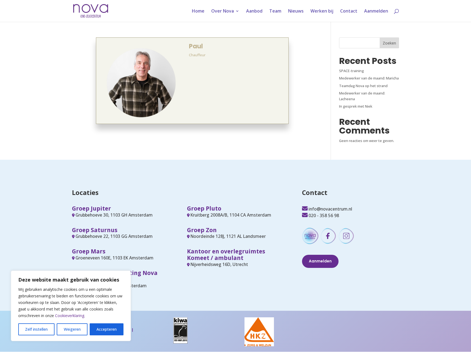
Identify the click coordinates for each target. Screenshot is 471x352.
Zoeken (389, 43)
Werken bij (321, 11)
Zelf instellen (36, 329)
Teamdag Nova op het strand (363, 85)
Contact (348, 11)
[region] (71, 306)
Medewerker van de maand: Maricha (369, 78)
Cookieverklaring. (70, 315)
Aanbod (254, 11)
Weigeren (72, 329)
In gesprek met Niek (355, 106)
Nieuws (296, 11)
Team (275, 11)
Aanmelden (376, 11)
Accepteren (106, 329)
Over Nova (222, 11)
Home (198, 11)
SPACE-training (351, 70)
